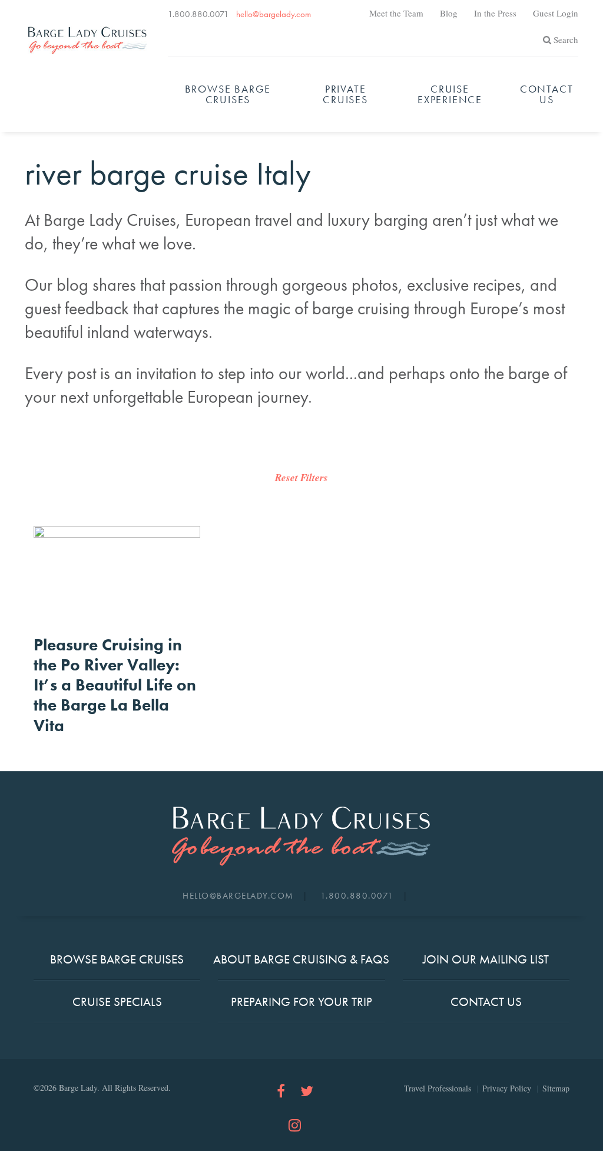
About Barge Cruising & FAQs (301, 959)
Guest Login (555, 13)
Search (566, 39)
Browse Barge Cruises (228, 94)
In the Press (495, 13)
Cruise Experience (450, 94)
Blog (449, 13)
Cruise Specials (117, 1001)
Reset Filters (301, 478)
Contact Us (547, 94)
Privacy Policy (506, 1088)
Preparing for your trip (301, 1001)
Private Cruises (345, 94)
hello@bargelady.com (273, 14)
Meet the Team (396, 13)
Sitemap (555, 1088)
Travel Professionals (437, 1088)
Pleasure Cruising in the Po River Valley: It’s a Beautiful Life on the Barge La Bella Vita (115, 685)
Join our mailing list (486, 959)
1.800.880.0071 (198, 14)
